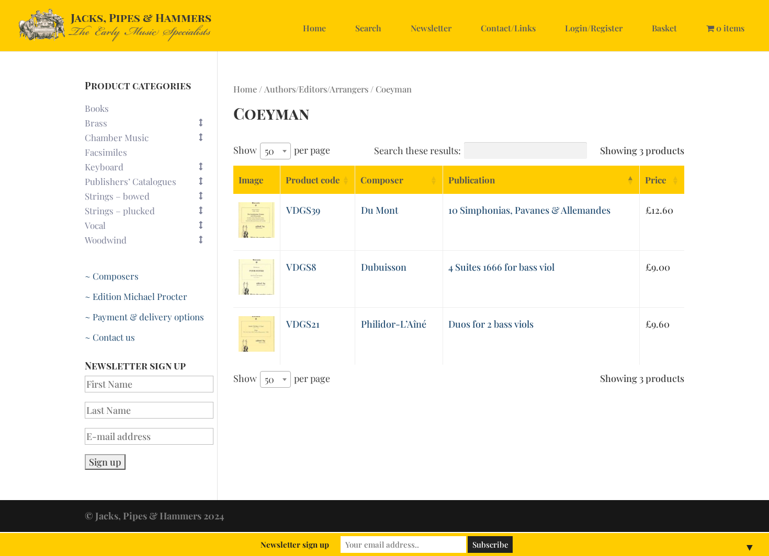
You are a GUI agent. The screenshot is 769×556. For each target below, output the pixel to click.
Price (655, 180)
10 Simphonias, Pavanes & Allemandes (529, 210)
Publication (471, 180)
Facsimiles (106, 152)
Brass (96, 123)
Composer (381, 180)
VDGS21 (303, 324)
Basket (664, 27)
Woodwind (106, 240)
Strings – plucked (120, 210)
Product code (313, 180)
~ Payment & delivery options (144, 316)
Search (368, 27)
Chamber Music (117, 137)
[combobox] (275, 151)
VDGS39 (303, 210)
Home (314, 27)
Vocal (95, 225)
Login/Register (594, 27)
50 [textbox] (269, 151)
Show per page (281, 150)
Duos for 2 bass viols (491, 324)
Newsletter (431, 27)
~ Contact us (110, 337)
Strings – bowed (117, 196)
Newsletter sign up (295, 544)
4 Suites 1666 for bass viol (501, 267)
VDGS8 (301, 267)
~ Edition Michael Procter (136, 296)
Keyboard (104, 166)
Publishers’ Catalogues (130, 181)
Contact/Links (508, 27)
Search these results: (417, 150)
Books (97, 108)
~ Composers (112, 276)
